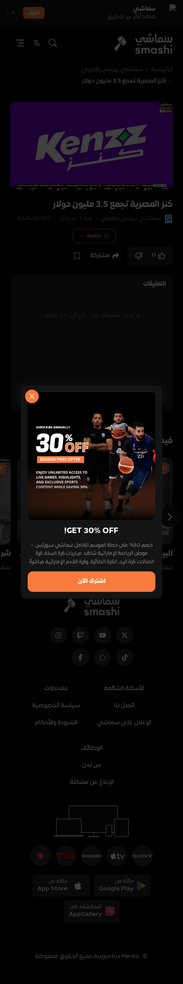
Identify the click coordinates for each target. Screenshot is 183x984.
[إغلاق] (32, 396)
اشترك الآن (92, 581)
